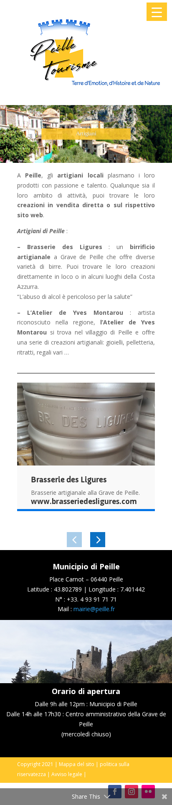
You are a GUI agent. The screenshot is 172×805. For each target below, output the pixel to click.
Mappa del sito (76, 764)
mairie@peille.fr (94, 609)
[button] (74, 539)
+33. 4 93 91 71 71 (92, 599)
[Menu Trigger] (157, 12)
